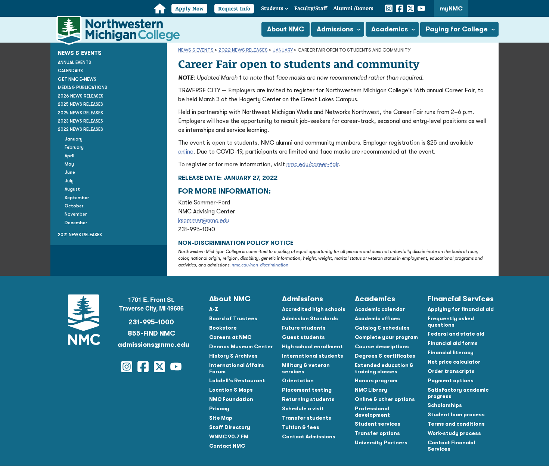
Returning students (308, 399)
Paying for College (457, 29)
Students (272, 8)
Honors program (376, 380)
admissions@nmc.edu (151, 344)
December (76, 222)
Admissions (335, 29)
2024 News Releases (80, 112)
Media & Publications (82, 87)
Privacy (219, 408)
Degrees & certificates (385, 356)
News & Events (196, 50)
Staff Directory (229, 427)
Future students (304, 328)
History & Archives (233, 356)
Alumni (353, 8)
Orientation (298, 380)
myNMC (451, 8)
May (69, 164)
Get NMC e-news (77, 79)
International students (312, 356)
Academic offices (377, 318)
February (74, 147)
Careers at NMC (230, 337)
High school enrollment (312, 346)
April (69, 155)
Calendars (70, 70)
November (76, 214)
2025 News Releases (80, 104)
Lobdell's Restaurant (237, 380)
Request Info (234, 9)
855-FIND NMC (151, 333)
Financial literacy (451, 352)
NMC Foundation (231, 399)
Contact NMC (227, 446)
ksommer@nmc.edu (203, 220)
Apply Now (189, 9)
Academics (389, 29)
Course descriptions (382, 346)
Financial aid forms (453, 343)
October (74, 206)
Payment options (451, 380)
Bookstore (223, 328)
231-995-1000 (151, 322)
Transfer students (306, 418)
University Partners (381, 442)
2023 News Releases (80, 121)
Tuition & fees (300, 427)
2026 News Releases (80, 96)
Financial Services (461, 298)
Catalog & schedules (382, 328)
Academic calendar (380, 309)
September (77, 197)
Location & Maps (231, 390)
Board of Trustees (233, 318)
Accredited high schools (313, 309)
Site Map (220, 418)
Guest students (303, 337)
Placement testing (307, 390)
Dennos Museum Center (241, 346)
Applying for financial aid (461, 309)
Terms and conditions (456, 424)
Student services (377, 424)
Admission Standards (310, 318)
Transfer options (377, 433)
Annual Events (74, 62)
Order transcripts (451, 371)
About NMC (285, 29)
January (283, 50)
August (72, 189)
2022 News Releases (243, 50)
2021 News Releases (80, 234)
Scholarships (445, 405)
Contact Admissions (308, 436)
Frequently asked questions (451, 321)
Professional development (372, 411)
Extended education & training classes (384, 368)
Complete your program (386, 337)
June (70, 172)
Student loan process (456, 414)
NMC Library (371, 390)
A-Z (213, 309)
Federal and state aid (456, 334)
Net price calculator (454, 362)
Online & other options (385, 399)
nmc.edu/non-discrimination (260, 265)
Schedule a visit (303, 408)
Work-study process (454, 433)
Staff (310, 8)
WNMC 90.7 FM (228, 436)
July (69, 180)
